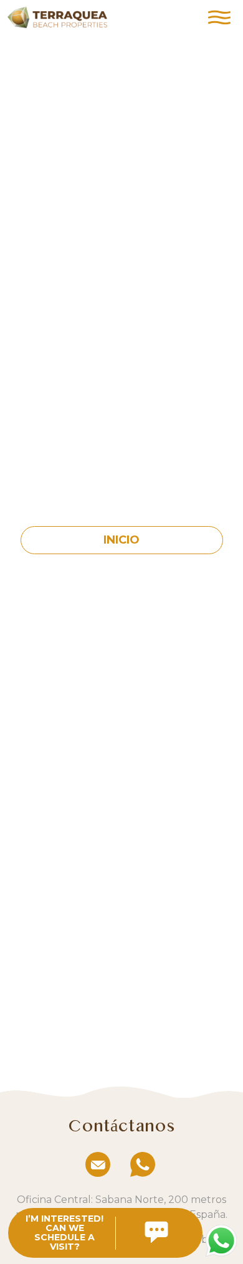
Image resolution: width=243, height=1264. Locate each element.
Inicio (121, 540)
